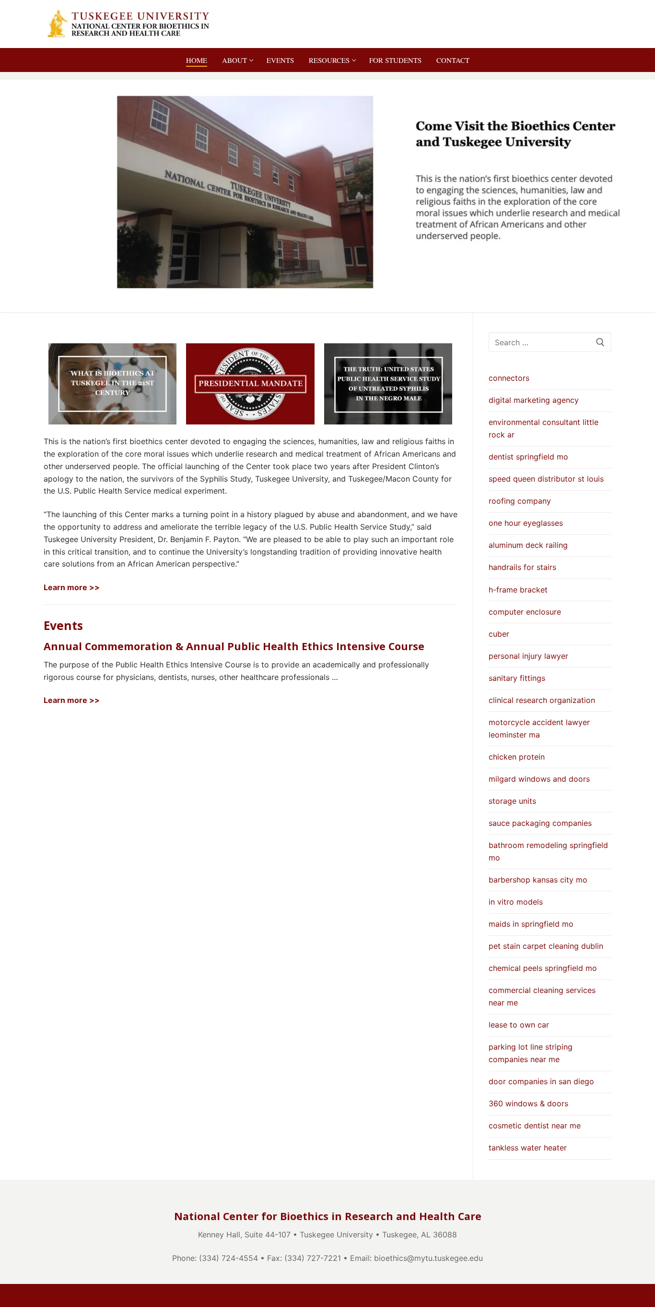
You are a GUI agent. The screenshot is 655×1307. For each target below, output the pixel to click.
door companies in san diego (541, 1081)
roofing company (520, 501)
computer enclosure (525, 612)
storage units (512, 801)
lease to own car (519, 1024)
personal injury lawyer (528, 656)
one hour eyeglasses (526, 523)
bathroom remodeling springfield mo (548, 851)
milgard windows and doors (539, 779)
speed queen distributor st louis (546, 479)
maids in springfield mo (531, 924)
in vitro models (516, 902)
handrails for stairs (522, 567)
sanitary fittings (517, 678)
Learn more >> (72, 587)
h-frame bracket (518, 589)
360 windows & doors (528, 1103)
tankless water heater (528, 1147)
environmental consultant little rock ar (543, 428)
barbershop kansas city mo (538, 879)
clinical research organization (542, 700)
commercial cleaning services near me (542, 996)
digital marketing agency (534, 400)
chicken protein (517, 757)
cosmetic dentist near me (535, 1125)
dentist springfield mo (528, 456)
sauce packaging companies (540, 823)
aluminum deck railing (528, 545)
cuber (499, 634)
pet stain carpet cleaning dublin (546, 946)
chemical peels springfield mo (543, 968)
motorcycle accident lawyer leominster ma (539, 728)
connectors (509, 378)
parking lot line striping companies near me (531, 1053)
